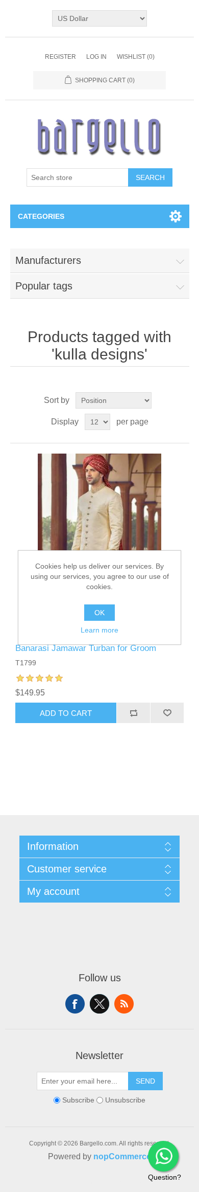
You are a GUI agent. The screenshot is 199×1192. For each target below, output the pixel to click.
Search (150, 177)
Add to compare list (133, 713)
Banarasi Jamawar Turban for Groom (85, 648)
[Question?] (163, 1156)
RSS (124, 1004)
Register (60, 56)
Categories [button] (41, 216)
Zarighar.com (136, 1182)
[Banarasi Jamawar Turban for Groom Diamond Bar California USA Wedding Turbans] (99, 543)
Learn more (99, 630)
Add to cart (66, 713)
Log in (96, 56)
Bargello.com (83, 1182)
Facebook (75, 1004)
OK (99, 613)
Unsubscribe (125, 1100)
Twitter (99, 1004)
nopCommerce (122, 1156)
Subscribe (78, 1100)
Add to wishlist (167, 713)
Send (145, 1081)
